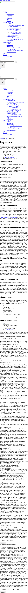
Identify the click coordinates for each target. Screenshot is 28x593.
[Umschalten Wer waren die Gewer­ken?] (27, 106)
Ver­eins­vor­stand (10, 14)
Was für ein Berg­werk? (12, 35)
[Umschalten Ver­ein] (27, 89)
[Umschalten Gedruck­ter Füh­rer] (27, 113)
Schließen (3, 543)
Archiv (8, 43)
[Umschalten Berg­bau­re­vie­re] (27, 124)
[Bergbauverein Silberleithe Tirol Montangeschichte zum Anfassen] (7, 8)
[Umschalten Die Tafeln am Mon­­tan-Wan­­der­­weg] (27, 102)
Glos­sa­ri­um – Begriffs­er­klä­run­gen (15, 50)
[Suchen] (0, 60)
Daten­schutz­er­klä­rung (12, 57)
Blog (4, 53)
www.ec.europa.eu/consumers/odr (8, 217)
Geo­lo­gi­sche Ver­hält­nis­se (16, 47)
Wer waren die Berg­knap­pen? (14, 28)
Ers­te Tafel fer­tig (14, 26)
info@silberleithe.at (9, 157)
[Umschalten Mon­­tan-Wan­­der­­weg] (27, 99)
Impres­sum (9, 56)
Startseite (2, 138)
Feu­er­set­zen (12, 49)
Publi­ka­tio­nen (10, 45)
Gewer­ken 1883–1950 (15, 33)
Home (4, 11)
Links (8, 19)
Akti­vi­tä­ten (9, 16)
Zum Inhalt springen (5, 0)
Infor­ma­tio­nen (10, 15)
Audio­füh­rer (10, 40)
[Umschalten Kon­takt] (27, 133)
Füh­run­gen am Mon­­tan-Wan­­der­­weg (15, 39)
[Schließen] (2, 65)
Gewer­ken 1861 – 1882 (15, 32)
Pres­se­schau (9, 18)
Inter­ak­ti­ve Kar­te (11, 23)
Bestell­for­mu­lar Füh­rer (15, 38)
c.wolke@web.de (9, 329)
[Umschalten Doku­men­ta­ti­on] (27, 120)
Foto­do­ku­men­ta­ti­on (11, 52)
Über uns (9, 21)
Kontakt (6, 138)
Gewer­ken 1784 (14, 31)
